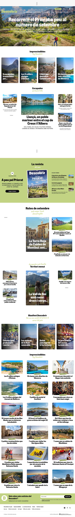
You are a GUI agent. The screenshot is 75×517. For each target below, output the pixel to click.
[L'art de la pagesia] (71, 183)
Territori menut (58, 12)
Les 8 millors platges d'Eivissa (27, 76)
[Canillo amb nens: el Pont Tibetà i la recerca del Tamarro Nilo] (65, 275)
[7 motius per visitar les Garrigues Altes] (37, 432)
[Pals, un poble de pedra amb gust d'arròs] (65, 98)
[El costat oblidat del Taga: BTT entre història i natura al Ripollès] (62, 223)
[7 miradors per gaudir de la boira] (37, 476)
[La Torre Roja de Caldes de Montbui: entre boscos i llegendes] (37, 234)
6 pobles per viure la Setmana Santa (12, 486)
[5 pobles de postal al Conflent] (37, 388)
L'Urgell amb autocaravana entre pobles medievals (10, 301)
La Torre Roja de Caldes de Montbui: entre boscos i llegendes (37, 248)
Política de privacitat (12, 509)
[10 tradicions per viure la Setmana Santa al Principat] (63, 453)
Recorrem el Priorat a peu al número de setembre (37, 22)
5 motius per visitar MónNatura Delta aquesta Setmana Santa (12, 464)
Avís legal (20, 509)
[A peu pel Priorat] (37, 184)
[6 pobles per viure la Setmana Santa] (12, 476)
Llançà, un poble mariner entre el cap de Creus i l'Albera (37, 120)
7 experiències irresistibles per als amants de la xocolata (37, 464)
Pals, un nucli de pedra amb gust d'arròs (65, 105)
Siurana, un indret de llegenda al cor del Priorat (9, 106)
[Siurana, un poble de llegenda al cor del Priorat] (10, 98)
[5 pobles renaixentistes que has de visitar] (12, 432)
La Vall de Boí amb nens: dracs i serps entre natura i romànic (37, 301)
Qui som (5, 509)
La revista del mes (46, 12)
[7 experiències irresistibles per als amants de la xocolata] (37, 453)
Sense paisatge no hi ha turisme (46, 343)
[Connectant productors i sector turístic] (9, 336)
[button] (36, 41)
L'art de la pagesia (57, 183)
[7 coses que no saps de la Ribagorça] (63, 476)
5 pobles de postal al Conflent (37, 398)
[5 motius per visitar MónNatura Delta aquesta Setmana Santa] (12, 453)
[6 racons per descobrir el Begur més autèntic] (63, 367)
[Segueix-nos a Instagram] (70, 9)
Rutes (53, 12)
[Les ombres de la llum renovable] (28, 336)
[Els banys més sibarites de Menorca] (65, 70)
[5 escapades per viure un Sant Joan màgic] (63, 388)
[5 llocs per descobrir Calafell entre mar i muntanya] (46, 70)
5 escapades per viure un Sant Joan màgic (62, 398)
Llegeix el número (12, 191)
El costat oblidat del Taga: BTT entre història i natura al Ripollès (62, 234)
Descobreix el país (27, 12)
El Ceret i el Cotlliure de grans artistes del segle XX (37, 419)
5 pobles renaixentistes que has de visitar (12, 442)
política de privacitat (46, 500)
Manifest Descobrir (37, 315)
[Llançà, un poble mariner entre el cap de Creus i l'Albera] (37, 104)
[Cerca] (73, 12)
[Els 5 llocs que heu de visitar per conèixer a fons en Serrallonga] (63, 409)
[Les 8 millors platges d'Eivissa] (28, 70)
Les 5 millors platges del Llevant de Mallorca (12, 398)
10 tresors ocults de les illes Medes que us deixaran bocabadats (12, 420)
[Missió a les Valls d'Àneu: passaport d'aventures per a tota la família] (10, 275)
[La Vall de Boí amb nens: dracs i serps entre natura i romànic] (37, 288)
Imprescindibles (37, 12)
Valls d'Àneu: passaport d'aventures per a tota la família (10, 283)
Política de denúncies (36, 509)
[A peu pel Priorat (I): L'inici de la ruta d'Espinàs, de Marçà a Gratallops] (71, 176)
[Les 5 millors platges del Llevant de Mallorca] (12, 388)
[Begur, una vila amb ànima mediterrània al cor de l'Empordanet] (65, 117)
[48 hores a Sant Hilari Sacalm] (71, 189)
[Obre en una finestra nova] (65, 514)
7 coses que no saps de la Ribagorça (63, 486)
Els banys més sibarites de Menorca (64, 76)
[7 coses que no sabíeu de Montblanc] (63, 432)
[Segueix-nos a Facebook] (71, 9)
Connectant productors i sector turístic (8, 344)
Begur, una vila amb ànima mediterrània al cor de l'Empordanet (65, 124)
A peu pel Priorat (12, 180)
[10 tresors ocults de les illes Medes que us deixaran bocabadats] (12, 409)
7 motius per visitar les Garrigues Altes (37, 442)
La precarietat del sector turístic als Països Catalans (64, 345)
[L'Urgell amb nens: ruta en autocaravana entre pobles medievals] (10, 292)
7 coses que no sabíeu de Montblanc (63, 442)
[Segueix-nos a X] (73, 9)
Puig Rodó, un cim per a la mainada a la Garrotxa (62, 255)
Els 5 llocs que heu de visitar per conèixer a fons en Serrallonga (63, 420)
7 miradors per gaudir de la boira (37, 486)
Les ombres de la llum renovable (26, 343)
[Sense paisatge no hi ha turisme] (46, 336)
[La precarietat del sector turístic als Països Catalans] (65, 336)
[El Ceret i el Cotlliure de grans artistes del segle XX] (37, 409)
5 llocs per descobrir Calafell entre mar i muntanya (46, 78)
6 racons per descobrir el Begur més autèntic (62, 377)
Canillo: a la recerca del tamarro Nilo (65, 282)
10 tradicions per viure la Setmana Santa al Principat (62, 463)
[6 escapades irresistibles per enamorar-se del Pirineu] (9, 70)
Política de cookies (26, 509)
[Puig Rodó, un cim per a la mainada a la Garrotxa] (62, 245)
